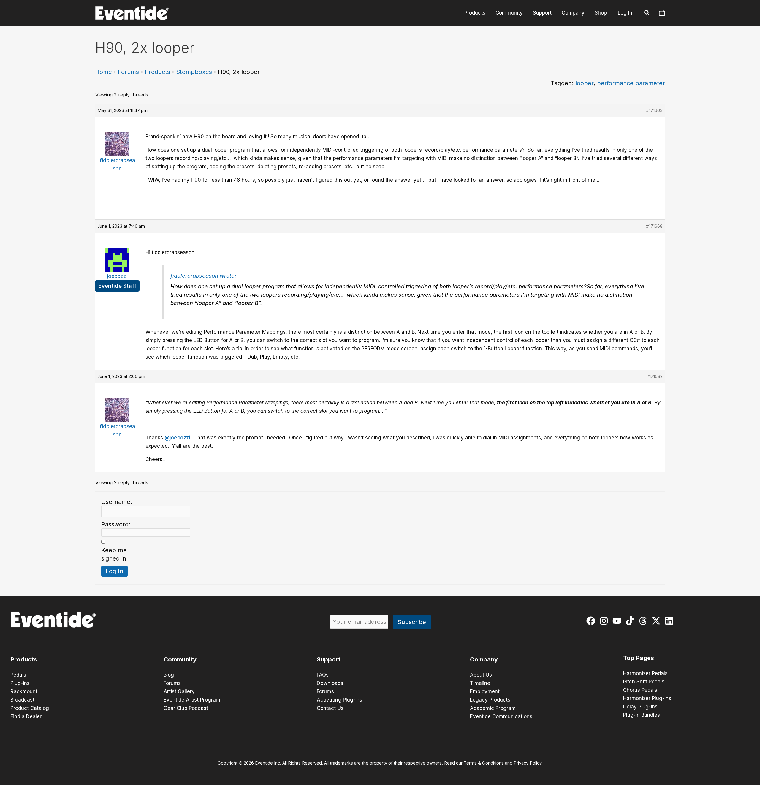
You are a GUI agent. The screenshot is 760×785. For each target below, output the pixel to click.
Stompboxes (194, 71)
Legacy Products (490, 700)
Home (103, 71)
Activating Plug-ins (339, 700)
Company (573, 13)
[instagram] (605, 620)
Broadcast (22, 700)
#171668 (654, 226)
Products (474, 13)
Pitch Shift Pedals (643, 682)
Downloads (330, 683)
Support (542, 13)
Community (509, 13)
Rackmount (23, 691)
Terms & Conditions (484, 763)
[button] (647, 13)
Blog (169, 675)
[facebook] (592, 620)
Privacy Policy (528, 763)
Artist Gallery (179, 691)
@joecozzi (177, 438)
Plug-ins (20, 683)
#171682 (654, 376)
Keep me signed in (114, 554)
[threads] (644, 620)
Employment (485, 691)
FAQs (323, 675)
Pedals (18, 675)
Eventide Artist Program (192, 700)
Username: (116, 501)
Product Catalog (29, 708)
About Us (481, 675)
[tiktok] (631, 620)
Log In (625, 13)
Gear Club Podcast (186, 708)
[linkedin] (670, 620)
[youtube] (618, 620)
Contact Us (330, 708)
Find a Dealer (26, 716)
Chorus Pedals (640, 690)
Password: (115, 524)
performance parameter (631, 83)
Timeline (480, 683)
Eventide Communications (501, 716)
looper (584, 83)
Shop (601, 13)
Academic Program (493, 708)
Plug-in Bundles (641, 715)
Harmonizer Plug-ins (647, 698)
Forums (128, 71)
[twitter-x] (657, 620)
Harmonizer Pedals (645, 673)
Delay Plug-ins (640, 707)
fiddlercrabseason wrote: (203, 275)
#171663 (654, 110)
